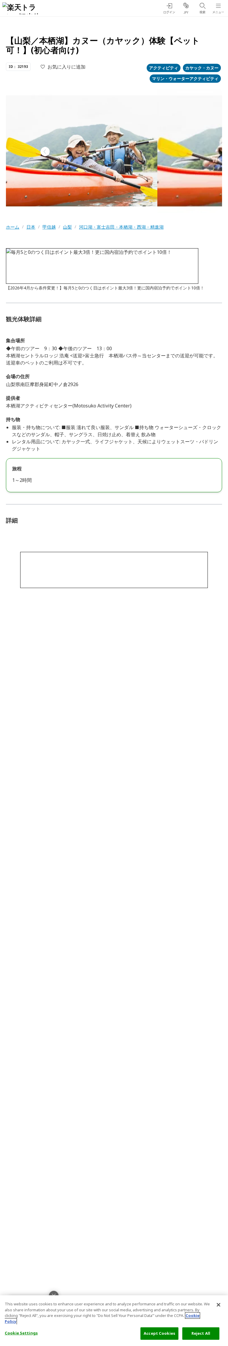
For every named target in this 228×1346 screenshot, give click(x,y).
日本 (30, 227)
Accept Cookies (159, 1333)
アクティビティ (163, 68)
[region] (114, 1320)
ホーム (12, 227)
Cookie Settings (21, 1333)
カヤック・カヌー (201, 68)
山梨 (67, 227)
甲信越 (49, 227)
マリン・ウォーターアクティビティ (185, 78)
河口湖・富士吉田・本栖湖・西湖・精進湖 (121, 227)
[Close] (218, 1304)
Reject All (200, 1333)
